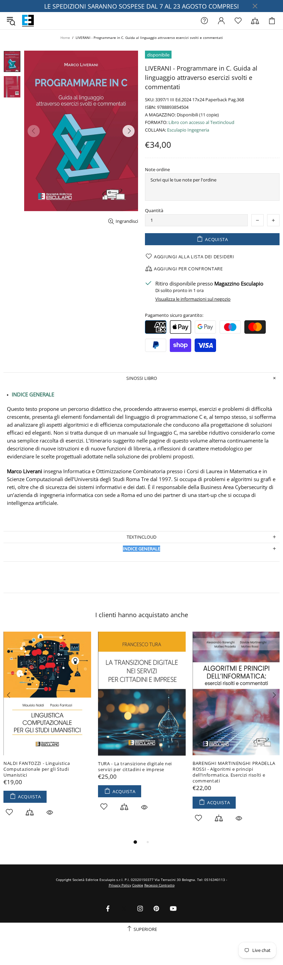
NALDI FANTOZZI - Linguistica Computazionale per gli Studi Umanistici (36, 769)
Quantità (154, 211)
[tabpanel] (47, 732)
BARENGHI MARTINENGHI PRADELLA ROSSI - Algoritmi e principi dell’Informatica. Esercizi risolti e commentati (234, 772)
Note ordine (157, 170)
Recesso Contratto (159, 885)
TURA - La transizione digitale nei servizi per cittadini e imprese (135, 766)
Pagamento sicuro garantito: (174, 315)
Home (65, 37)
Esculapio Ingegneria (188, 130)
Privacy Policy (120, 885)
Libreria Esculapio (28, 21)
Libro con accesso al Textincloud (201, 122)
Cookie (137, 885)
